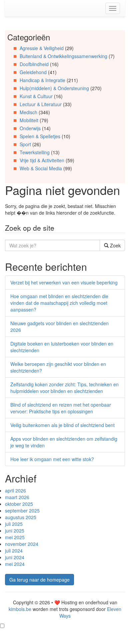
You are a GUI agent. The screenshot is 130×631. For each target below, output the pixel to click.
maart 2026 (17, 497)
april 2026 (15, 490)
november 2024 (21, 544)
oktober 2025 (19, 503)
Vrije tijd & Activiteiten (42, 160)
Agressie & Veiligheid (42, 48)
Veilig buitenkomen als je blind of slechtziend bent (62, 425)
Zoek (115, 245)
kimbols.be (20, 609)
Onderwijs (30, 128)
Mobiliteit (29, 120)
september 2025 (22, 510)
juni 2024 (14, 557)
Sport (25, 144)
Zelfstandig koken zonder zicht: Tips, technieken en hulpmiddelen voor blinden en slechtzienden (64, 387)
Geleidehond (33, 72)
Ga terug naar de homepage (39, 579)
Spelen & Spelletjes (40, 136)
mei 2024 (15, 564)
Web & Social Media (41, 168)
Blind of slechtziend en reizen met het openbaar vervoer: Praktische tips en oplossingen (60, 408)
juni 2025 (14, 530)
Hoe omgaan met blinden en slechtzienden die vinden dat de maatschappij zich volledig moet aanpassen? (59, 303)
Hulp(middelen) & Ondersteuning (54, 88)
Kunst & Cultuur (36, 96)
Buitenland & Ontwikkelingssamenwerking (63, 56)
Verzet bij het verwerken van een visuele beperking (64, 282)
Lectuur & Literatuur (41, 104)
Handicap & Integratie (42, 80)
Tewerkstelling (35, 152)
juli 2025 (14, 523)
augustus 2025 (20, 517)
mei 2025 (15, 537)
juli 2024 (14, 550)
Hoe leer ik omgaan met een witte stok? (52, 459)
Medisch (28, 112)
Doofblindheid (34, 64)
